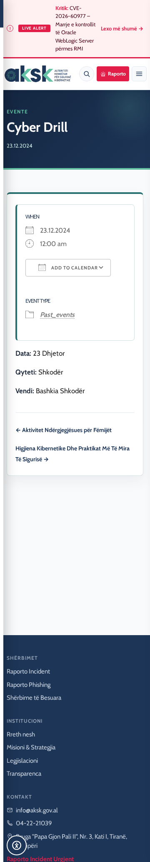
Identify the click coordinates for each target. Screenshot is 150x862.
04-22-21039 (34, 823)
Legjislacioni (22, 760)
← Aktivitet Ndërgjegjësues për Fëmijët (63, 430)
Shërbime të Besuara (34, 697)
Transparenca (24, 773)
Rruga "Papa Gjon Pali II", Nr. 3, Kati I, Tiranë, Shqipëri (71, 841)
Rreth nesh (21, 734)
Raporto (117, 73)
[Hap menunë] (139, 73)
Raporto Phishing (28, 685)
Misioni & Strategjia (31, 747)
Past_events (57, 315)
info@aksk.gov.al (37, 810)
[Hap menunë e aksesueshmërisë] (17, 845)
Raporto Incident (28, 671)
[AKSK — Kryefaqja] (37, 74)
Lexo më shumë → (122, 28)
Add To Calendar (74, 268)
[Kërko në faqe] (86, 73)
